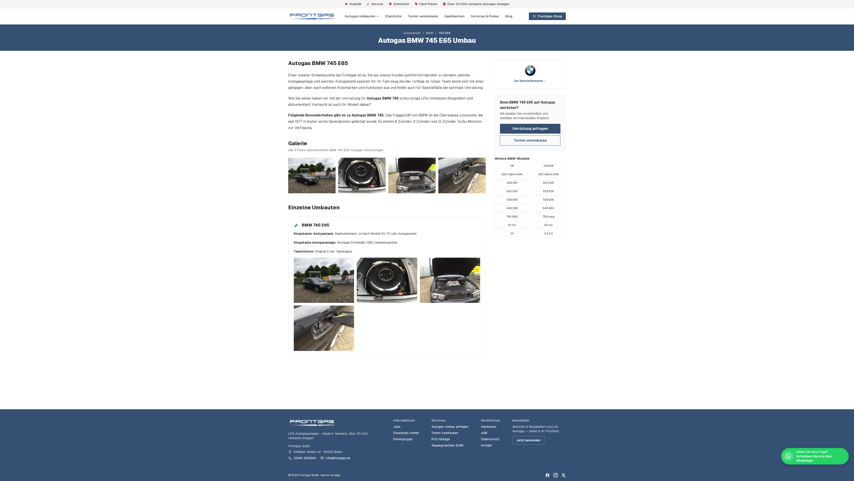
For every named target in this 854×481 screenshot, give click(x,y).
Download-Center (406, 433)
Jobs (397, 427)
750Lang (548, 216)
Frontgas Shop (550, 16)
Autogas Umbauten (360, 16)
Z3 (512, 233)
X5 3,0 (548, 225)
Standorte (393, 16)
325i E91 (512, 183)
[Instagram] (555, 475)
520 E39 (512, 191)
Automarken (412, 33)
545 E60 (548, 208)
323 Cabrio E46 (548, 174)
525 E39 (512, 200)
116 (512, 166)
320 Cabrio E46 (512, 174)
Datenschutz (490, 439)
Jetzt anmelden (528, 440)
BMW (429, 33)
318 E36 (549, 166)
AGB (484, 433)
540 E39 (512, 208)
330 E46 (548, 183)
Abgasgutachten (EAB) (447, 445)
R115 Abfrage (440, 439)
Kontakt (486, 445)
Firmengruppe (403, 439)
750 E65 (512, 216)
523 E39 (548, 191)
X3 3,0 (512, 225)
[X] (563, 475)
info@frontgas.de (338, 458)
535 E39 (548, 200)
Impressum (488, 427)
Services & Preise (485, 16)
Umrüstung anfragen (530, 128)
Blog (508, 16)
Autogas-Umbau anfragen (450, 427)
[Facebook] (547, 475)
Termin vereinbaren (423, 16)
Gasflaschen (454, 16)
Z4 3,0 (548, 233)
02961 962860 (305, 458)
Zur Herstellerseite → (530, 81)
